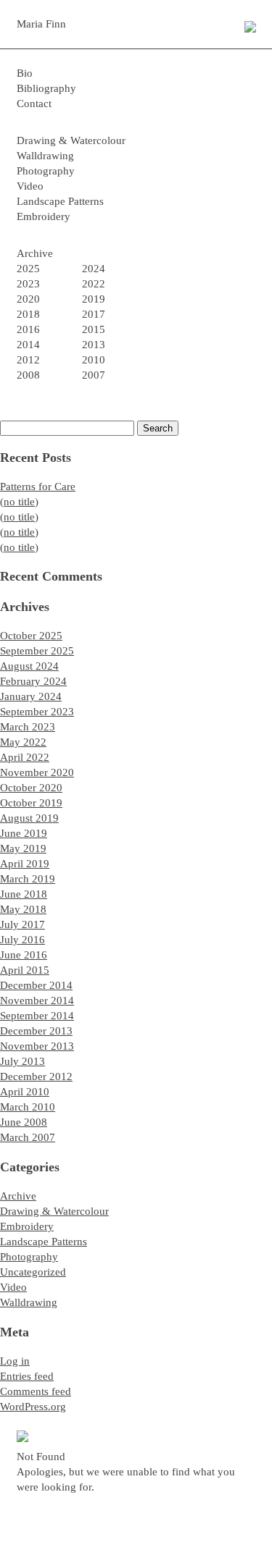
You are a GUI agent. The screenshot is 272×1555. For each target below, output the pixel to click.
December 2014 (36, 985)
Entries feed (27, 1376)
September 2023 (37, 711)
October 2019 (31, 803)
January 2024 (31, 696)
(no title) (19, 501)
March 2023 (27, 727)
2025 (28, 268)
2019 (93, 299)
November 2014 (37, 1000)
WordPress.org (33, 1406)
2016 (28, 329)
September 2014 (37, 1015)
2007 (93, 375)
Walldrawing (45, 155)
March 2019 (27, 879)
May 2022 (23, 742)
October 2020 (31, 787)
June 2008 (23, 1122)
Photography (46, 171)
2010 (93, 360)
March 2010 (27, 1107)
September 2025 (37, 651)
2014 (28, 344)
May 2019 (23, 848)
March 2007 (27, 1137)
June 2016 (23, 955)
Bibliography (46, 88)
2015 (93, 329)
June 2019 (23, 833)
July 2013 (22, 1061)
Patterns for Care (37, 486)
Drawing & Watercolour (71, 140)
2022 (93, 284)
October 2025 (31, 635)
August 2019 (29, 818)
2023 (28, 284)
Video (30, 186)
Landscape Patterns (60, 201)
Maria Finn (41, 24)
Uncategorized (33, 1272)
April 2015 (24, 970)
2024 (93, 268)
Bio (25, 73)
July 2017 (22, 924)
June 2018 (23, 894)
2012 (28, 360)
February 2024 (33, 681)
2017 (93, 314)
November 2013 (37, 1046)
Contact (34, 103)
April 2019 (24, 863)
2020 (28, 299)
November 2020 (37, 772)
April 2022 (24, 757)
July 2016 (22, 939)
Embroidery (43, 216)
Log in (15, 1361)
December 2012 (36, 1076)
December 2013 (36, 1031)
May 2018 (23, 909)
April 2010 (24, 1091)
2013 (93, 344)
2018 (28, 314)
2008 (28, 375)
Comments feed (35, 1391)
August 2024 (29, 666)
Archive (18, 1196)
